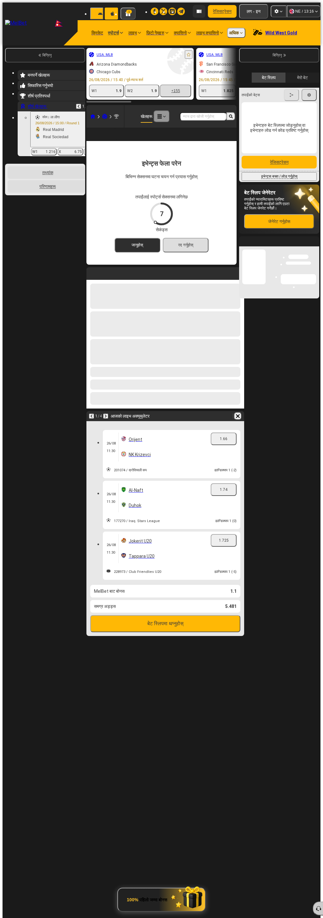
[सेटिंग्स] (278, 11)
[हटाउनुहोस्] (238, 426)
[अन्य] (161, 116)
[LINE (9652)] (93, 116)
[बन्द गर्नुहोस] (314, 414)
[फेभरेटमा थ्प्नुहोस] (188, 54)
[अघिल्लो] (78, 106)
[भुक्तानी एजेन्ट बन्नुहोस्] (199, 11)
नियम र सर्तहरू (287, 145)
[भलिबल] (105, 116)
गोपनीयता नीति (306, 145)
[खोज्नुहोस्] (230, 116)
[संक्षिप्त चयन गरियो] (72, 196)
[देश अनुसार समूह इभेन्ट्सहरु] (80, 196)
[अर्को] (105, 426)
